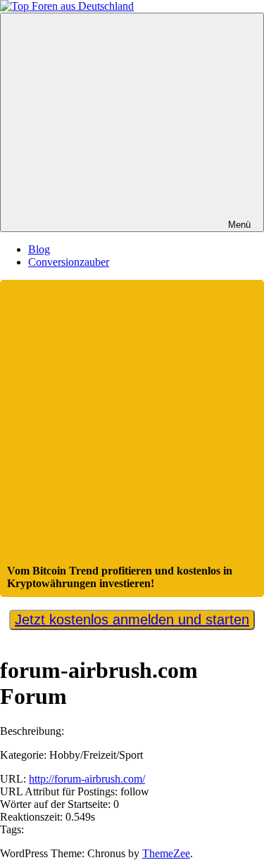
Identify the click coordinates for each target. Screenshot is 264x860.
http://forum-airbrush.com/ (87, 779)
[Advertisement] (132, 426)
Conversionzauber (68, 262)
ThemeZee (166, 853)
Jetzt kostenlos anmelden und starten (132, 619)
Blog (39, 249)
